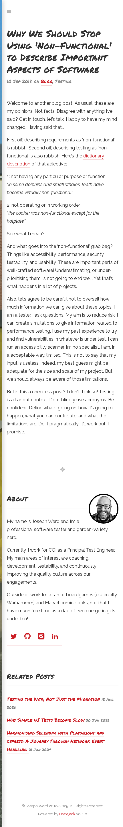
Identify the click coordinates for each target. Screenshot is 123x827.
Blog (46, 81)
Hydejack (67, 814)
